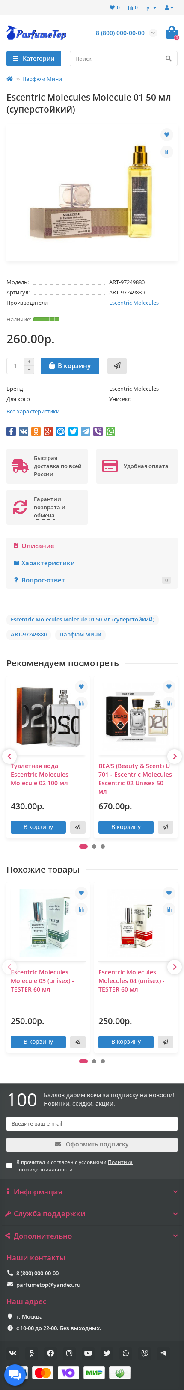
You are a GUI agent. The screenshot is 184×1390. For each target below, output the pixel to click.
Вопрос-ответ (94, 580)
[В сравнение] (166, 152)
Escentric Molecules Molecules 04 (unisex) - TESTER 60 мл (131, 980)
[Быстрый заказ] (117, 366)
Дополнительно (43, 1236)
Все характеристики (32, 411)
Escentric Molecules (134, 302)
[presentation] (9, 756)
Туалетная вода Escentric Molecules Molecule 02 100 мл (39, 774)
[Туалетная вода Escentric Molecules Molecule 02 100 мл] (48, 717)
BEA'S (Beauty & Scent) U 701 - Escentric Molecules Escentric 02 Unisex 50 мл (135, 779)
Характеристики (48, 562)
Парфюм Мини (42, 79)
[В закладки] (166, 134)
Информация (38, 1192)
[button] (83, 846)
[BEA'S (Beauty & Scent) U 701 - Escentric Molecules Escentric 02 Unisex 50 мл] (135, 717)
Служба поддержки (50, 1214)
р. (149, 7)
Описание (37, 545)
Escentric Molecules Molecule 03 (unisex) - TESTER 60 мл (42, 980)
